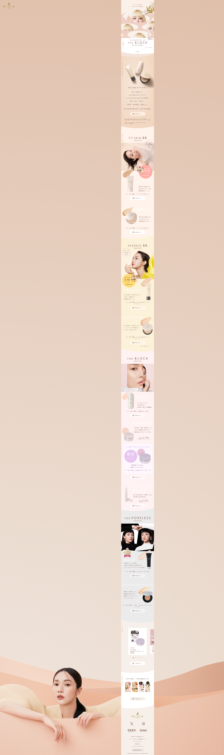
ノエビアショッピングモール (137, 746)
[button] (123, 41)
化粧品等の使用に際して (137, 750)
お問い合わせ (137, 744)
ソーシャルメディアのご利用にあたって (137, 739)
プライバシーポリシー (137, 741)
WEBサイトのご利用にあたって (137, 736)
